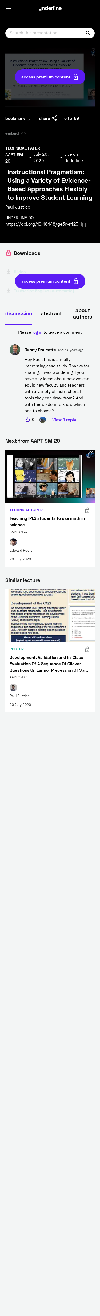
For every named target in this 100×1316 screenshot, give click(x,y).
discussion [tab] (18, 313)
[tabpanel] (50, 376)
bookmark (15, 118)
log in (37, 333)
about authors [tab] (82, 313)
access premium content (45, 76)
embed (12, 133)
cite (68, 118)
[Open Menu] (8, 8)
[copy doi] (86, 224)
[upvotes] (28, 420)
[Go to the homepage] (50, 8)
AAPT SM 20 (45, 440)
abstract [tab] (51, 313)
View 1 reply (64, 419)
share (44, 118)
